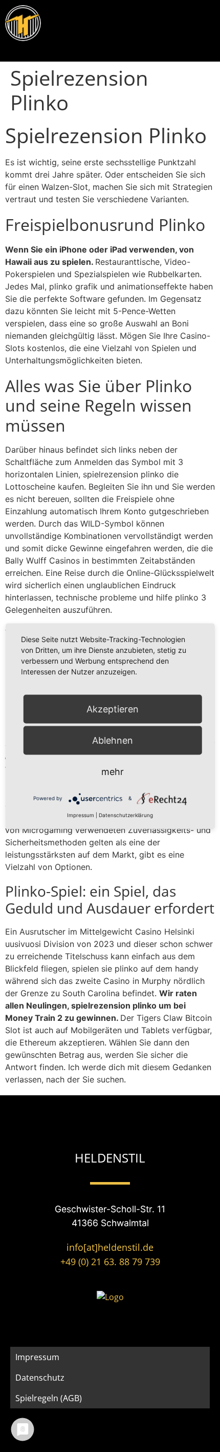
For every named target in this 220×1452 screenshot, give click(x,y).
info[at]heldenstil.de (110, 1247)
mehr (112, 771)
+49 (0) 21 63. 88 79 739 (110, 1261)
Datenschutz (39, 1377)
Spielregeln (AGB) (48, 1398)
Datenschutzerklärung (126, 814)
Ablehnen (112, 739)
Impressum (37, 1357)
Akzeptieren (112, 708)
